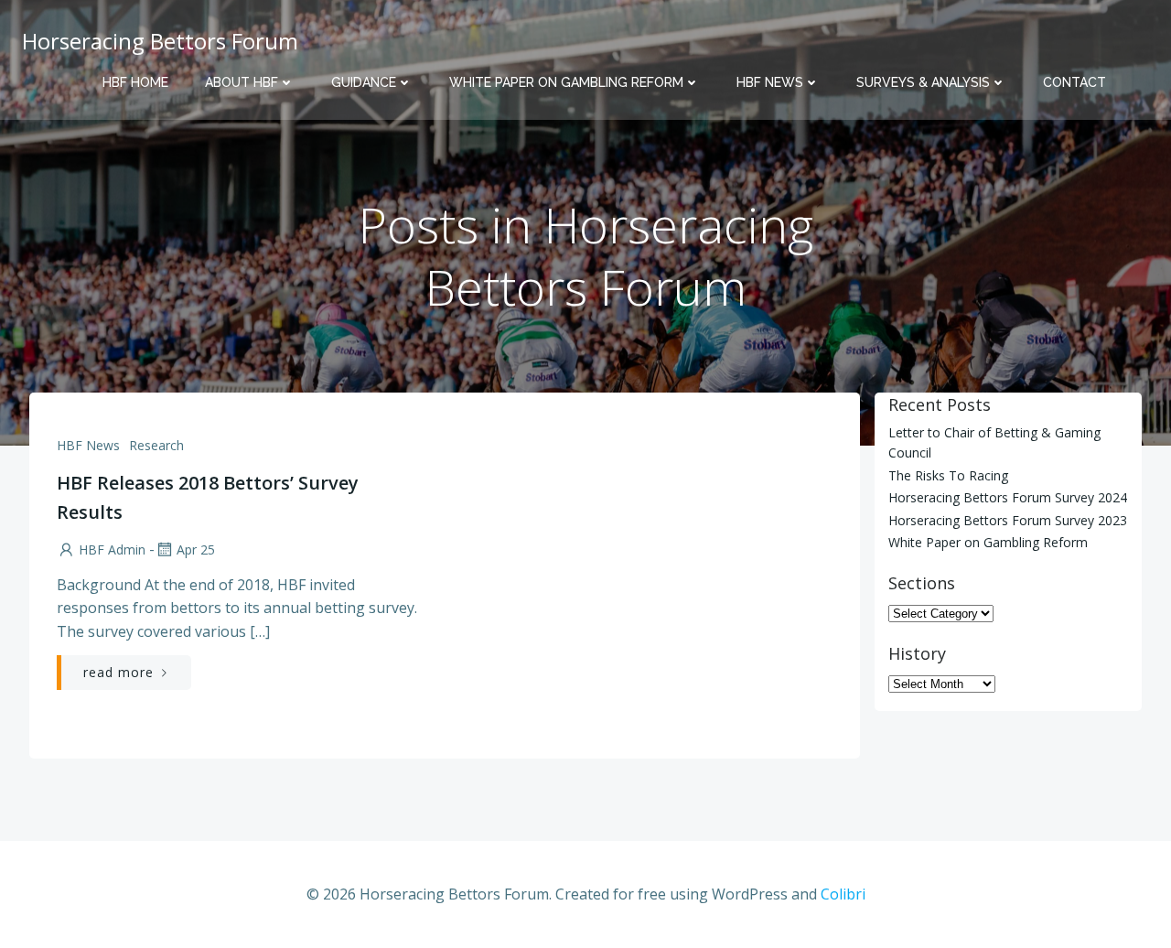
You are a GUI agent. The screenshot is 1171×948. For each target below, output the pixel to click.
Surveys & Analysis (923, 82)
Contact (1074, 82)
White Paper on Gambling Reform (566, 82)
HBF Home (135, 82)
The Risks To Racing (948, 475)
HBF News (769, 82)
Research (156, 445)
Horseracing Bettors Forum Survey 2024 (1007, 497)
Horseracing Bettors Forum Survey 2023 (1007, 520)
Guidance (363, 82)
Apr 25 (196, 549)
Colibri (843, 894)
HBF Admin (112, 549)
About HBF (241, 82)
